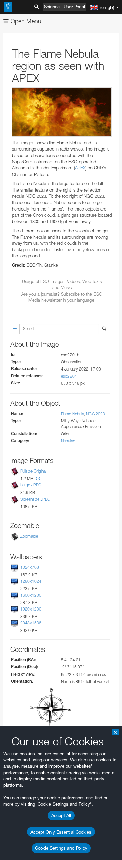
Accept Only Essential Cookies (61, 832)
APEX (80, 168)
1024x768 (29, 567)
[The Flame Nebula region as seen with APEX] (61, 112)
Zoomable (29, 536)
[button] (38, 478)
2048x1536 (30, 622)
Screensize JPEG (35, 499)
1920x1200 (30, 609)
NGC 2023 (95, 413)
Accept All (61, 815)
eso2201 (69, 376)
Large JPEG (30, 484)
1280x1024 (30, 581)
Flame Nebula (72, 413)
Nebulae (68, 440)
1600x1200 (30, 595)
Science (52, 6)
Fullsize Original (33, 471)
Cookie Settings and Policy (61, 848)
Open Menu (25, 21)
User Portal (74, 6)
